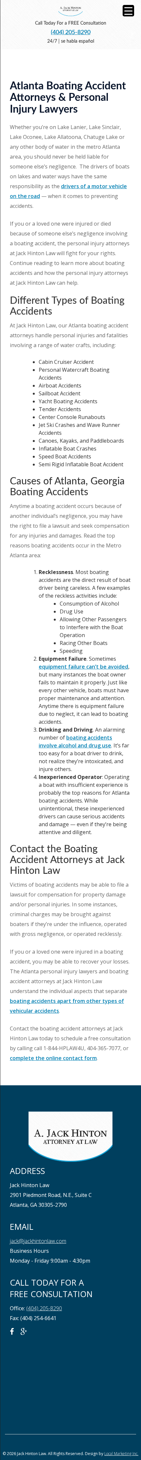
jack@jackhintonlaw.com (38, 1241)
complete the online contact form (53, 1058)
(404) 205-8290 (71, 32)
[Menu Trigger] (128, 10)
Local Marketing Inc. (121, 1453)
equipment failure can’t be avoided (83, 666)
